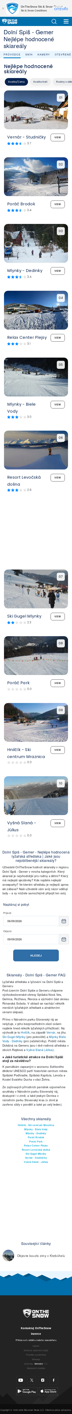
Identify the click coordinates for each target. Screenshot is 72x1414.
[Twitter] (31, 1380)
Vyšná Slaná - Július (36, 1162)
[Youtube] (20, 1380)
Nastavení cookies (36, 1368)
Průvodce (12, 54)
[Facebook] (53, 1380)
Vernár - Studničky (36, 1157)
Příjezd (7, 913)
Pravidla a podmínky (36, 1354)
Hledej (36, 955)
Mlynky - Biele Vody (36, 1129)
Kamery (44, 54)
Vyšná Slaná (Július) (40, 1050)
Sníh (29, 54)
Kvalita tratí (40, 81)
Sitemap (36, 1359)
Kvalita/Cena (16, 81)
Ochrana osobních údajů (36, 1350)
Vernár (50, 1032)
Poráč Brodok (36, 1137)
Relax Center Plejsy (36, 1145)
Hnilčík (25, 1032)
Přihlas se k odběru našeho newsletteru (36, 1340)
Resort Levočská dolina (36, 1149)
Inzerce (36, 1334)
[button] (54, 21)
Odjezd (7, 931)
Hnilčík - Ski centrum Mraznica (36, 1125)
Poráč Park (36, 1141)
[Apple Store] (48, 1390)
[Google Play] (27, 1390)
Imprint (36, 1345)
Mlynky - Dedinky (36, 1133)
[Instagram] (42, 1380)
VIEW (57, 137)
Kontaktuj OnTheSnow (36, 1328)
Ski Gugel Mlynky (13, 1037)
